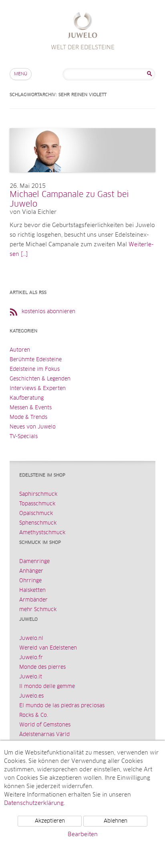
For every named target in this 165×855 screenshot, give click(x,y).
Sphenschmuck (37, 523)
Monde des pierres (42, 667)
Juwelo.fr (31, 657)
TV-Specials (24, 436)
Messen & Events (31, 407)
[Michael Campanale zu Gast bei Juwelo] (82, 180)
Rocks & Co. (33, 715)
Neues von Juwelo (33, 427)
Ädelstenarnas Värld (44, 734)
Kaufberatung (27, 398)
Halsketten (32, 590)
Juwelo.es (31, 696)
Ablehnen (115, 821)
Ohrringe (30, 580)
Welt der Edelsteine (82, 26)
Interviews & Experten (38, 388)
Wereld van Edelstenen (48, 648)
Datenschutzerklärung (34, 803)
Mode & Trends (28, 417)
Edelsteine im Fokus (35, 369)
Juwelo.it (30, 677)
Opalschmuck (36, 513)
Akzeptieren (50, 821)
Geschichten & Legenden (40, 379)
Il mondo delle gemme (47, 686)
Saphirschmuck (38, 494)
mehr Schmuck (37, 609)
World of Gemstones (44, 725)
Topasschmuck (37, 504)
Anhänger (31, 571)
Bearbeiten (83, 834)
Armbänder (33, 600)
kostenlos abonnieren (48, 311)
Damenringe (34, 561)
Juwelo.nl (31, 638)
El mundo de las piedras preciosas (62, 705)
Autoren (20, 350)
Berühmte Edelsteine (36, 359)
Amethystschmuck (42, 532)
